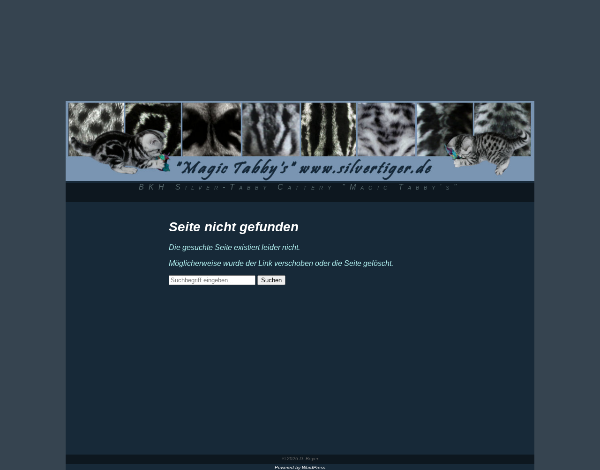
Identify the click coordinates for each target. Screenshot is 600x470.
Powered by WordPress (300, 467)
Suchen (271, 280)
